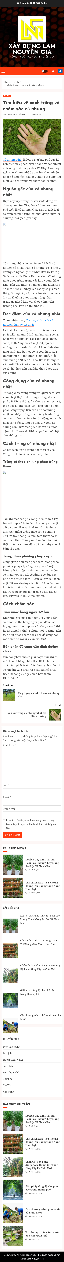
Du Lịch (7, 1053)
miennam (8, 115)
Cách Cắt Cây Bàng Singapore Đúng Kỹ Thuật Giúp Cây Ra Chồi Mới (41, 1165)
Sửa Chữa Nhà (11, 1072)
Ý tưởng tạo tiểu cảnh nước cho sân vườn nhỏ (42, 1234)
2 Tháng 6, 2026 (35, 1193)
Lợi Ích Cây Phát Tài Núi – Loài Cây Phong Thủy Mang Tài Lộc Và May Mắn (42, 863)
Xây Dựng (8, 1091)
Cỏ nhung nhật (12, 159)
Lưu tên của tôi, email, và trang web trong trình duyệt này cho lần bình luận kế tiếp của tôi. (31, 824)
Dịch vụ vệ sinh (11, 1046)
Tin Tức (7, 96)
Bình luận (9, 745)
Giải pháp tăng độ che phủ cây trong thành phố (41, 1188)
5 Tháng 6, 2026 (34, 893)
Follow (60, 71)
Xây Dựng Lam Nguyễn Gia (32, 49)
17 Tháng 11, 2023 (23, 115)
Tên (6, 785)
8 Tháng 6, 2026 (35, 870)
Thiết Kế (8, 1078)
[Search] (53, 71)
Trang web (9, 808)
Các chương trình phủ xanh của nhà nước (42, 1211)
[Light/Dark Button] (45, 71)
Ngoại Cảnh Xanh (13, 1059)
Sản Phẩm (8, 1066)
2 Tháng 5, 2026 (35, 1239)
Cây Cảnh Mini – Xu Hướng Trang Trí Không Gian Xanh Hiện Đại (42, 886)
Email (7, 797)
